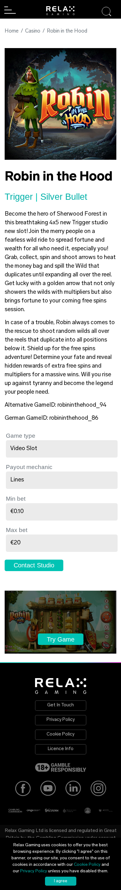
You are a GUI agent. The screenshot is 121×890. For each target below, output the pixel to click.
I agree (60, 881)
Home (12, 31)
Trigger (20, 196)
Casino (32, 31)
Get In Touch (60, 705)
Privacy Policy (61, 720)
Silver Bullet (63, 196)
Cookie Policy (60, 734)
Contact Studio (34, 565)
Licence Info (61, 749)
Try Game (60, 639)
